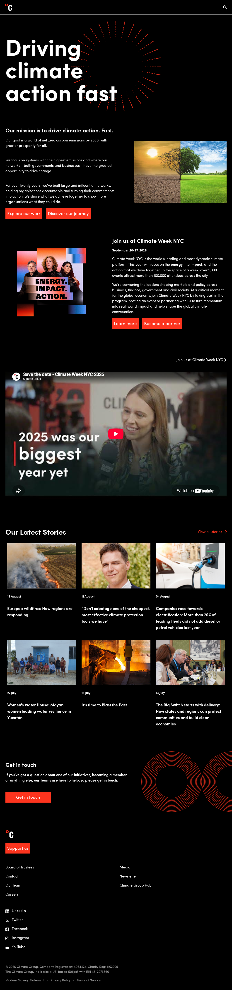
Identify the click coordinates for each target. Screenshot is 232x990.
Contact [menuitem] (11, 876)
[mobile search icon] (225, 7)
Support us (18, 848)
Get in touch (28, 797)
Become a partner (162, 323)
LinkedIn (19, 910)
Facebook (20, 928)
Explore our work (24, 213)
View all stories (210, 531)
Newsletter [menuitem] (128, 876)
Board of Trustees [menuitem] (19, 867)
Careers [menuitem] (12, 894)
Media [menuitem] (125, 867)
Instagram (20, 937)
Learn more (125, 323)
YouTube (18, 946)
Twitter (17, 919)
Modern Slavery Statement (24, 980)
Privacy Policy (60, 980)
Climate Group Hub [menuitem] (136, 885)
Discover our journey (68, 213)
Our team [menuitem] (13, 885)
